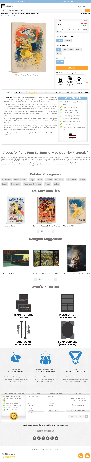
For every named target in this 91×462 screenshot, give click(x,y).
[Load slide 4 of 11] (23, 75)
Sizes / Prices (51, 401)
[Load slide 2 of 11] (18, 75)
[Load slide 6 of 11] (28, 75)
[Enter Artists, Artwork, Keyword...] (87, 10)
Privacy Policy (32, 408)
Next (53, 231)
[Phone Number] (81, 456)
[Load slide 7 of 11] (30, 75)
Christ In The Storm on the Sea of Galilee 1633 (77, 274)
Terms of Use (31, 406)
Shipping (58, 93)
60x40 (59, 53)
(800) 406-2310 (78, 405)
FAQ (45, 93)
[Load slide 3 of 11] (21, 75)
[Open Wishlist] (79, 6)
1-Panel (59, 40)
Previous (38, 231)
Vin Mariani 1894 (68, 226)
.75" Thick (60, 62)
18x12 (64, 49)
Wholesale (51, 403)
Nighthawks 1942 (8, 274)
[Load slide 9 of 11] (35, 75)
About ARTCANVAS (33, 396)
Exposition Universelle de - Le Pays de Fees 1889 (47, 226)
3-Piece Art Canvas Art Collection (10, 15)
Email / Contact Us (53, 410)
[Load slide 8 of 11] (33, 75)
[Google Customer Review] (8, 455)
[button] (83, 6)
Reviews (33, 93)
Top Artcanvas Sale (45, 1)
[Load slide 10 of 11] (37, 75)
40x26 (78, 49)
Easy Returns (83, 93)
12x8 (58, 49)
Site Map (30, 410)
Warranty (71, 93)
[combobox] (45, 10)
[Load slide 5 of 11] (25, 75)
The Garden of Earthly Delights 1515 (45, 274)
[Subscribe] (86, 416)
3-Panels (67, 40)
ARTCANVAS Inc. (44, 449)
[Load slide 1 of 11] (16, 75)
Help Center (51, 396)
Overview (7, 93)
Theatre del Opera (9, 226)
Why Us (30, 399)
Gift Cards (31, 413)
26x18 (71, 49)
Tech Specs (20, 93)
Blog (29, 403)
